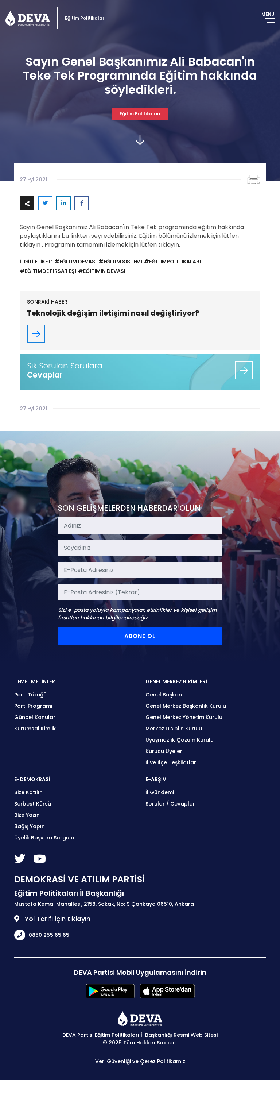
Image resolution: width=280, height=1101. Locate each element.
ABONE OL (140, 636)
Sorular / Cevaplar (170, 803)
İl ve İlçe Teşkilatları (171, 762)
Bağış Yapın (29, 826)
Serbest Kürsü (32, 803)
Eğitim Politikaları (140, 114)
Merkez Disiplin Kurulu (173, 728)
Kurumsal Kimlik (35, 728)
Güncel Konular (34, 717)
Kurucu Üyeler (163, 751)
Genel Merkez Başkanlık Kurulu (185, 706)
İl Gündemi (159, 792)
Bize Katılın (28, 792)
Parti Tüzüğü (30, 694)
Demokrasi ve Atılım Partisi (27, 18)
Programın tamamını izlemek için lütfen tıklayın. (111, 244)
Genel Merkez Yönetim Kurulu (183, 717)
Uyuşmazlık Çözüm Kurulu (179, 739)
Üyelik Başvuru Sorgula (44, 837)
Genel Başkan (163, 694)
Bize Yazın (27, 815)
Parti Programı (33, 706)
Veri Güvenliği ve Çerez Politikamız (140, 1061)
